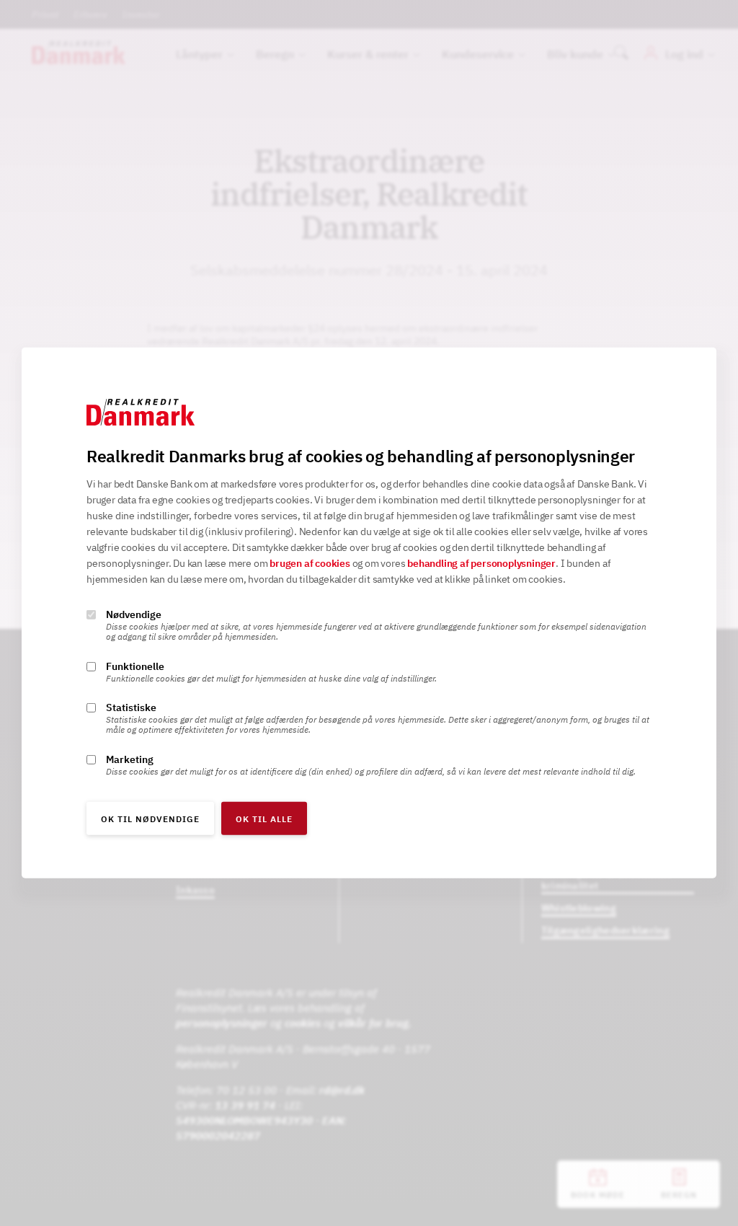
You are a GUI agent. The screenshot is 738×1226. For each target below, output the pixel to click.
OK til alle (264, 818)
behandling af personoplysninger (481, 563)
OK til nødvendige (150, 818)
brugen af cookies (310, 563)
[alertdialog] (369, 613)
